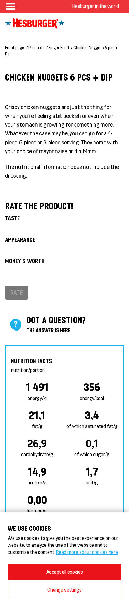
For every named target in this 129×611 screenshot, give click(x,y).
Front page (14, 47)
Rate (16, 292)
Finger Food (59, 47)
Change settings (64, 590)
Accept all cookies (64, 572)
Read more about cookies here (87, 552)
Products (36, 47)
